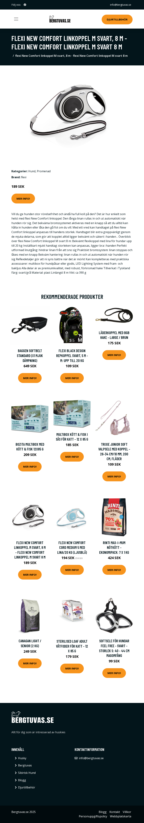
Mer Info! (23, 198)
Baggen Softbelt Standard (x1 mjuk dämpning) (30, 355)
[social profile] (25, 4)
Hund (31, 171)
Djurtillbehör (117, 19)
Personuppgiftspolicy (93, 816)
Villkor (127, 812)
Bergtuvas (25, 765)
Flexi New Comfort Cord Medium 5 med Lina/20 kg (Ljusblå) (72, 547)
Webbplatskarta (120, 816)
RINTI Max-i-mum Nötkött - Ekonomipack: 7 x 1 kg (114, 547)
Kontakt (114, 812)
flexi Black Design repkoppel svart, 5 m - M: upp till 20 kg (72, 355)
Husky (22, 758)
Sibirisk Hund (27, 773)
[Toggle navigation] (16, 19)
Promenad (44, 171)
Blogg (22, 780)
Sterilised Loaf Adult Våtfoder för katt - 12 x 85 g (72, 646)
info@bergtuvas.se (120, 4)
